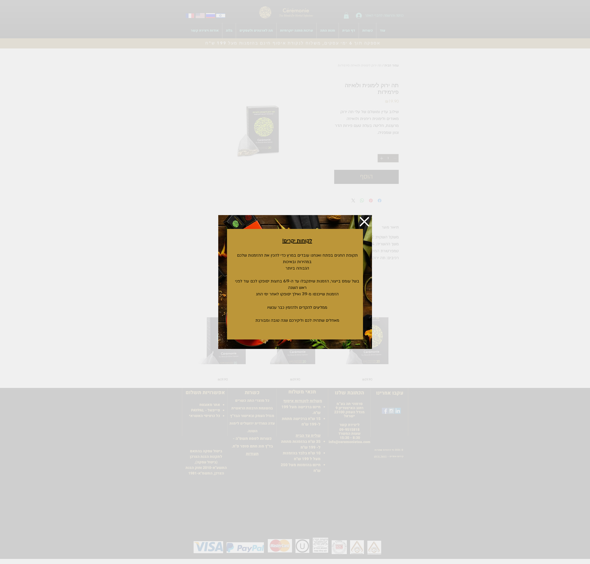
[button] (364, 221)
